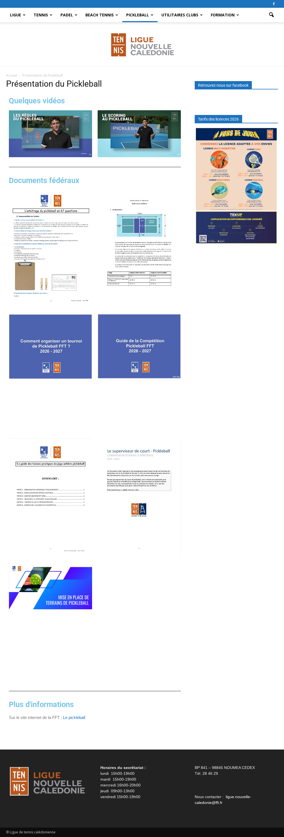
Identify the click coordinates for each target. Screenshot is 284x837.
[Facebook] (274, 4)
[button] (271, 15)
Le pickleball (74, 717)
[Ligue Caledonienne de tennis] (142, 45)
